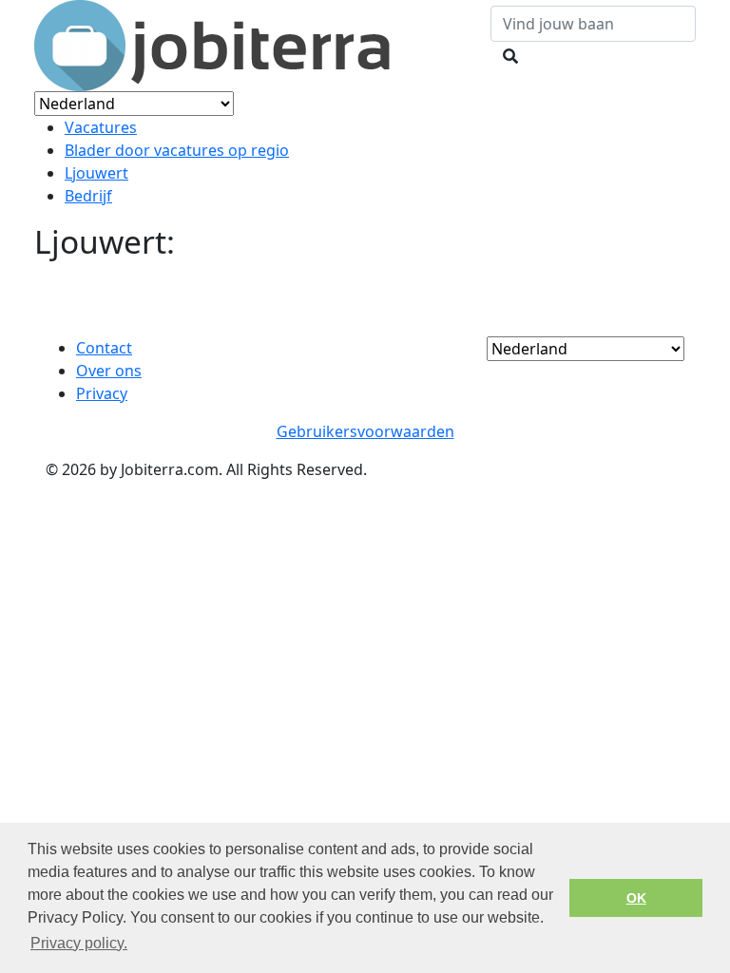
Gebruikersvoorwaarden (365, 431)
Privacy (101, 393)
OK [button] (636, 898)
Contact (104, 347)
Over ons (109, 370)
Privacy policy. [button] (78, 943)
